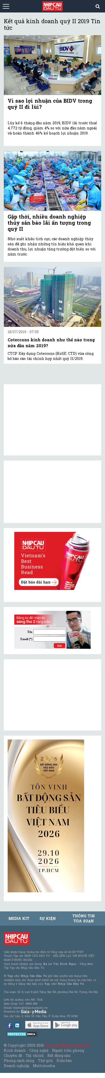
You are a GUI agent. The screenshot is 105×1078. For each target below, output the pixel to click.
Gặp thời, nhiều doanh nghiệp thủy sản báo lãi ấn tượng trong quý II (49, 222)
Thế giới (45, 1060)
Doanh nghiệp (16, 1065)
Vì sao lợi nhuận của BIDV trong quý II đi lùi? (50, 103)
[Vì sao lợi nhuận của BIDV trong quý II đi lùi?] (52, 65)
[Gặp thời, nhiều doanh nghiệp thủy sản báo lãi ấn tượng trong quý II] (52, 181)
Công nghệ (38, 1050)
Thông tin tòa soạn (83, 918)
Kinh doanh (15, 1050)
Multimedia (44, 1065)
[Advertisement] (46, 695)
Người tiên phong (68, 1050)
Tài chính (35, 1055)
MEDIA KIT (18, 918)
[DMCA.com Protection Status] (22, 1034)
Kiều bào (64, 1060)
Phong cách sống (19, 1060)
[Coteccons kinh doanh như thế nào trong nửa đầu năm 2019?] (52, 297)
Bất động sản (59, 1055)
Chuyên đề (13, 1055)
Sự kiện (48, 918)
